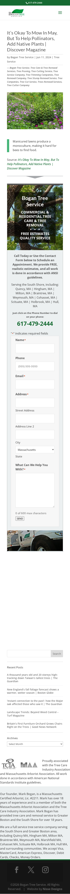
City (17, 442)
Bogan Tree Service (22, 57)
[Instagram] (45, 870)
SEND (20, 518)
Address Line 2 (24, 426)
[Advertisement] (35, 604)
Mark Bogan (27, 794)
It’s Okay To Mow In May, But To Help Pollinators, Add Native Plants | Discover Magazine (33, 164)
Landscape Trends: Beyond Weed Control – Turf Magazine (33, 713)
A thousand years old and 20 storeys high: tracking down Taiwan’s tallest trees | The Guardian (32, 678)
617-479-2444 (35, 2)
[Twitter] (31, 870)
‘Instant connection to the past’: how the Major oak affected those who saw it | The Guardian (35, 702)
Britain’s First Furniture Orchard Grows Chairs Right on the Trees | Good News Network (34, 725)
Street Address (24, 410)
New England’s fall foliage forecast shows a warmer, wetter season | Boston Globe (33, 691)
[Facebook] (16, 870)
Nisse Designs (52, 889)
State (18, 456)
